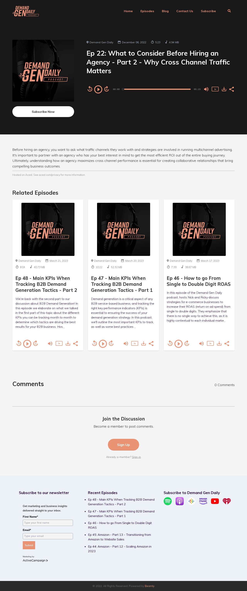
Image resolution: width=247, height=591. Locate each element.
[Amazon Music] (203, 504)
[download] (224, 89)
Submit (29, 545)
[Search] (227, 11)
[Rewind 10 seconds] (89, 88)
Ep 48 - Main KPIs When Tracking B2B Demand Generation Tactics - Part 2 (46, 284)
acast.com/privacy (49, 174)
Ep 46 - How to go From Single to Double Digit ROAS (199, 281)
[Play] (98, 89)
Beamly (149, 586)
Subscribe (208, 11)
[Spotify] (168, 504)
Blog (165, 11)
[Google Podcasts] (191, 504)
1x (215, 89)
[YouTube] (215, 504)
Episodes (147, 11)
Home (128, 11)
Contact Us (184, 11)
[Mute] (206, 89)
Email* (27, 530)
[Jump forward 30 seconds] (106, 88)
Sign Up (123, 444)
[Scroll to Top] (237, 566)
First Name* (30, 516)
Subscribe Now (43, 112)
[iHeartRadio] (227, 504)
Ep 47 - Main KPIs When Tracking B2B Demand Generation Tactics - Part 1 (122, 284)
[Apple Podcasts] (180, 504)
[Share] (231, 89)
